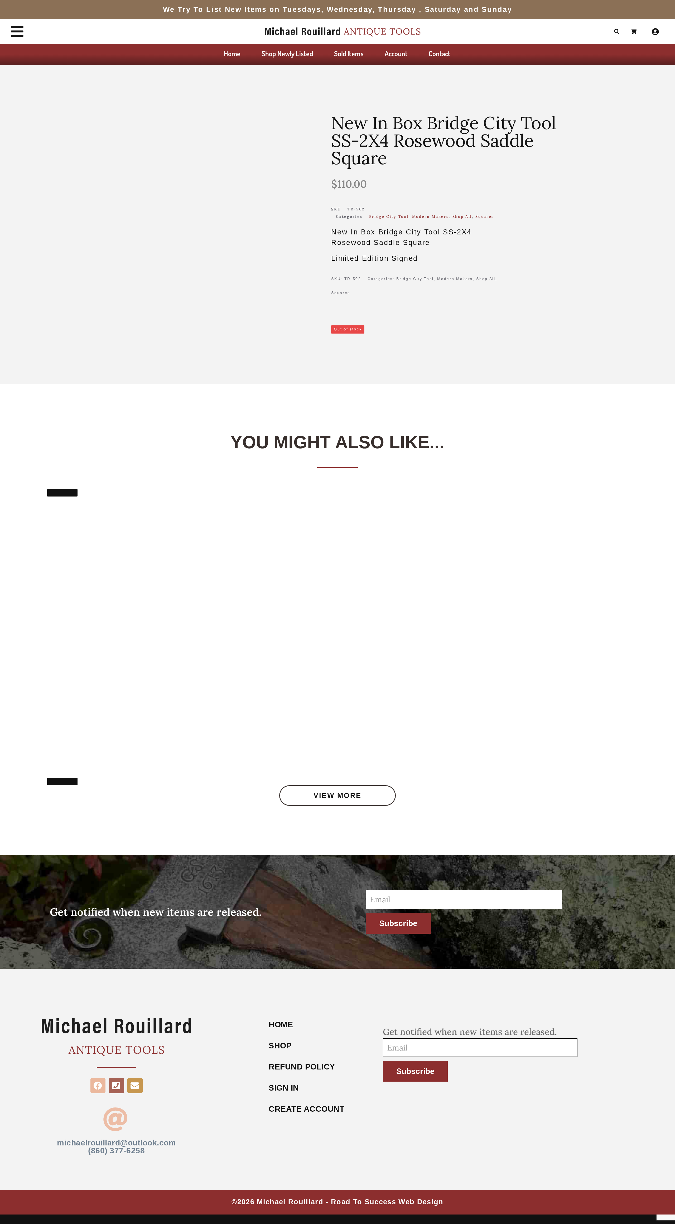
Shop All (462, 216)
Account (396, 53)
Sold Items (349, 53)
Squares (484, 216)
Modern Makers (430, 216)
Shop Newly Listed (287, 53)
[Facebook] (98, 1085)
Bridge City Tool (389, 216)
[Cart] (634, 32)
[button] (617, 31)
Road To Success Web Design (387, 1202)
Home (232, 53)
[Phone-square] (116, 1085)
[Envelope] (135, 1085)
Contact (439, 53)
